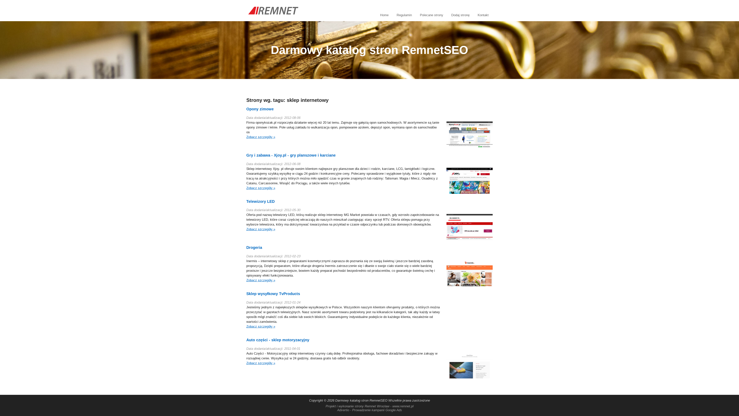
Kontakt (483, 15)
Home (384, 15)
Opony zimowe (260, 109)
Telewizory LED (260, 201)
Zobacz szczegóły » (260, 137)
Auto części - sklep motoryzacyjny (277, 340)
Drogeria (254, 247)
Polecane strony (431, 15)
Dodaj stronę (460, 15)
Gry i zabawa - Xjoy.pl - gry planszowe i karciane (291, 155)
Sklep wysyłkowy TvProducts (273, 294)
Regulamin (404, 15)
